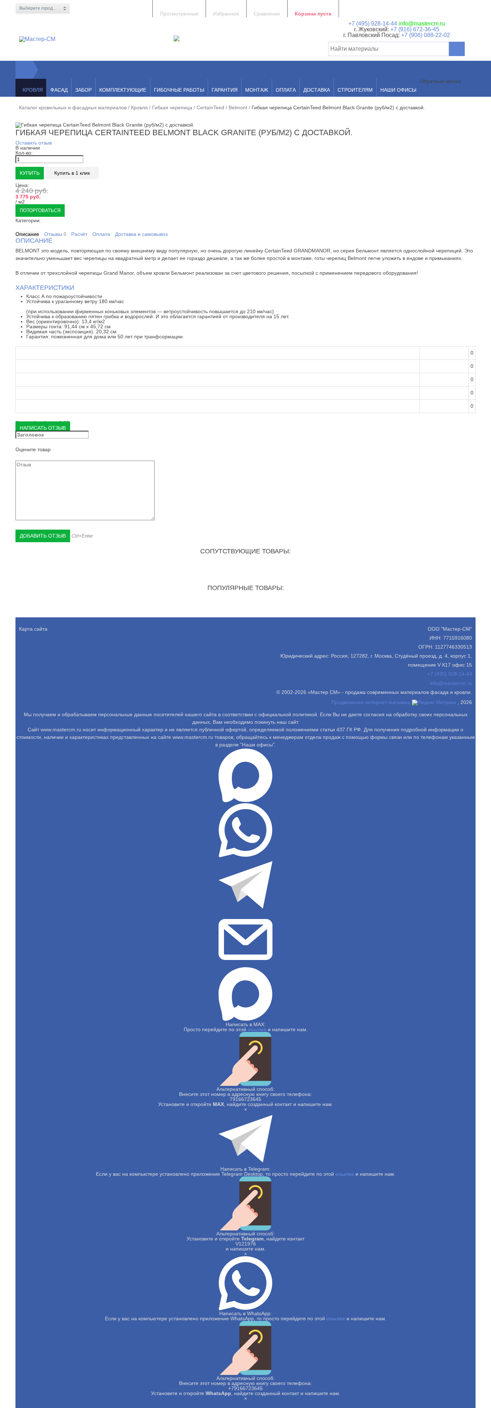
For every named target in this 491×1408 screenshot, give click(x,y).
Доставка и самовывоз (141, 234)
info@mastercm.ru (422, 23)
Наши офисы (398, 90)
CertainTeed (210, 107)
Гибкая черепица (172, 107)
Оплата (286, 90)
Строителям (355, 90)
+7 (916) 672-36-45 (414, 29)
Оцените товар (33, 449)
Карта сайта (33, 629)
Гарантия (225, 90)
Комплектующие (122, 90)
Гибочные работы (179, 90)
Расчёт (79, 234)
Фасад (59, 90)
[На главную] (24, 70)
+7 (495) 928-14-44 (372, 23)
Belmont (238, 107)
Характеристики (44, 287)
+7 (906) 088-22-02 (425, 35)
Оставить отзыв (33, 143)
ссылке (257, 1029)
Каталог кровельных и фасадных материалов (73, 107)
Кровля (33, 90)
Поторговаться (40, 210)
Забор (83, 90)
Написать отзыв (43, 428)
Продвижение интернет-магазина (370, 702)
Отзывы (55, 234)
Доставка (316, 90)
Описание (27, 234)
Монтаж (256, 90)
